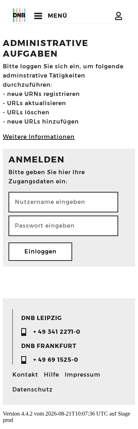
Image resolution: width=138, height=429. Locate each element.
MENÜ (57, 15)
